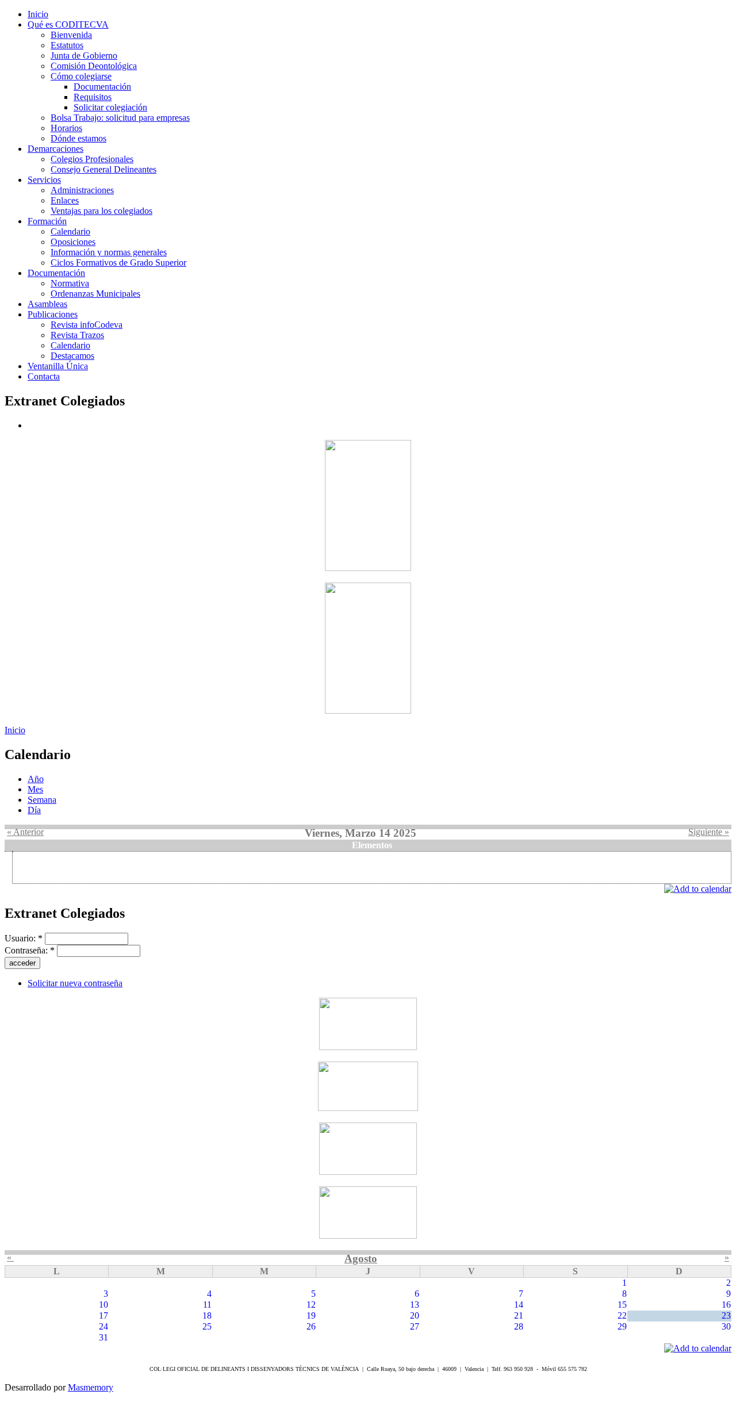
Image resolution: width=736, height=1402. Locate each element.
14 (518, 1304)
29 (622, 1326)
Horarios (66, 128)
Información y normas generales (109, 252)
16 (726, 1304)
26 (311, 1326)
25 (207, 1326)
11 (207, 1304)
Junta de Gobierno (84, 55)
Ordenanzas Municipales (95, 293)
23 (726, 1315)
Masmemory (90, 1387)
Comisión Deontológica (94, 66)
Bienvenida (71, 35)
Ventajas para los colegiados (101, 211)
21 (518, 1315)
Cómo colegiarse (81, 76)
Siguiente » (708, 832)
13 (414, 1304)
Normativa (70, 283)
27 (414, 1326)
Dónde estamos (78, 138)
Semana (42, 800)
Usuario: (24, 938)
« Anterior (25, 832)
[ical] (697, 889)
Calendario (70, 231)
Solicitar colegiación (110, 107)
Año (36, 779)
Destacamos (72, 356)
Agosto (360, 1258)
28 (518, 1326)
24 (103, 1326)
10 (103, 1304)
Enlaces (65, 200)
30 (726, 1326)
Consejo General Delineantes (103, 169)
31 (103, 1337)
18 (207, 1315)
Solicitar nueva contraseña (75, 983)
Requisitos (93, 97)
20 (414, 1315)
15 (622, 1304)
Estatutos (67, 45)
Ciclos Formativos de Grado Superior (118, 262)
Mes (35, 789)
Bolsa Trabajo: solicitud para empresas (120, 117)
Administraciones (82, 190)
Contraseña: (30, 950)
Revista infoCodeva (86, 325)
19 (311, 1315)
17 (103, 1315)
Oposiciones (73, 242)
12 (311, 1304)
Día (34, 810)
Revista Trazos (77, 335)
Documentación (102, 86)
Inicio (15, 730)
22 (622, 1315)
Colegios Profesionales (92, 159)
